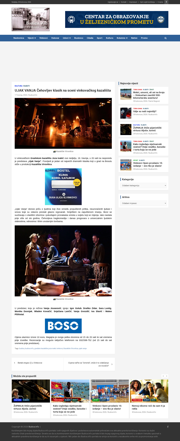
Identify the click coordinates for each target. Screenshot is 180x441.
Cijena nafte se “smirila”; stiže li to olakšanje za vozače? (88, 364)
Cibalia (90, 38)
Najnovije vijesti (129, 83)
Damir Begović (154, 101)
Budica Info (33, 95)
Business (78, 38)
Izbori (66, 38)
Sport (99, 38)
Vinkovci (43, 38)
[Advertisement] (90, 60)
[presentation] (163, 376)
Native (134, 38)
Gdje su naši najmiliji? (144, 111)
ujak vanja (83, 348)
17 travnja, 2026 (21, 95)
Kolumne (121, 38)
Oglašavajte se (113, 2)
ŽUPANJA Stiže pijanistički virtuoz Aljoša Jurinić (147, 129)
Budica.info (34, 426)
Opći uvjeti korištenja (147, 2)
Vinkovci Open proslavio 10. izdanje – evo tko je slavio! (148, 164)
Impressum (133, 2)
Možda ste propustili (24, 376)
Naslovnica (18, 38)
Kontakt (123, 2)
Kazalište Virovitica (71, 348)
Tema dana (137, 89)
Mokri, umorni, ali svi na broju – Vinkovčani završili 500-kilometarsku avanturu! (149, 95)
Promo (144, 38)
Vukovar (55, 38)
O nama (160, 2)
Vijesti (31, 38)
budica (21, 348)
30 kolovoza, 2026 (140, 101)
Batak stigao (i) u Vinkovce (30, 363)
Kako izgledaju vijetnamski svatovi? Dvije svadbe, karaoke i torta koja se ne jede (149, 147)
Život (152, 89)
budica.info (29, 348)
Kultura (109, 38)
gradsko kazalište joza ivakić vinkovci (48, 348)
